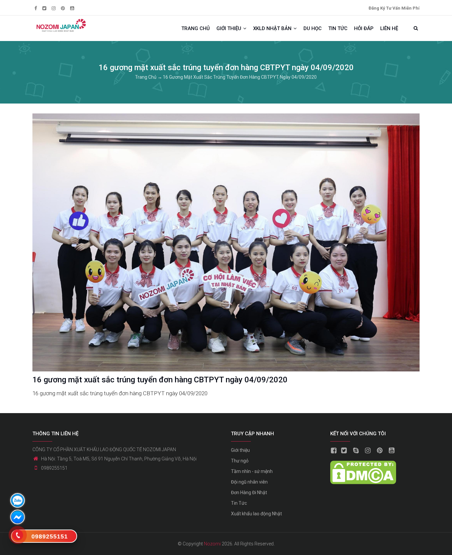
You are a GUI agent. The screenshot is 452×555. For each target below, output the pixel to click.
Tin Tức (239, 503)
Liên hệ (389, 28)
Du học (312, 28)
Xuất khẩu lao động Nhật (256, 513)
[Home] (60, 25)
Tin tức (337, 28)
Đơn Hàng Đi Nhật (249, 492)
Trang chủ (195, 28)
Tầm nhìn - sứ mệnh (252, 471)
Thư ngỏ (240, 460)
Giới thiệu (229, 28)
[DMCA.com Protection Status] (363, 465)
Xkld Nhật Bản (273, 28)
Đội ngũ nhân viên (249, 482)
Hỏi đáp (364, 28)
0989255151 (54, 468)
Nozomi (212, 543)
